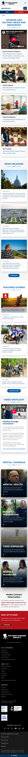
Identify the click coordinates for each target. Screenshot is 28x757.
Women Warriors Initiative (8, 659)
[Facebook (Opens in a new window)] (4, 728)
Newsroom (4, 650)
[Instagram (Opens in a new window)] (8, 728)
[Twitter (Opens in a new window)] (12, 728)
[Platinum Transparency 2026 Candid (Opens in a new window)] (4, 709)
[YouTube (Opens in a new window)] (16, 728)
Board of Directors (6, 666)
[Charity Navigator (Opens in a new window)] (4, 717)
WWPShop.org (5, 692)
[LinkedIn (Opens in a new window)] (19, 728)
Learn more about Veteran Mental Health (14, 449)
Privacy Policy (5, 737)
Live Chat (3, 687)
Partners (3, 696)
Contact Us (4, 673)
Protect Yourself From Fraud (8, 680)
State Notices (4, 743)
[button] (25, 2)
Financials (3, 675)
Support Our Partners (6, 694)
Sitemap (3, 746)
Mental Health (4, 652)
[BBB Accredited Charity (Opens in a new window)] (16, 709)
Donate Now (4, 689)
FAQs (2, 678)
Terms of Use (4, 740)
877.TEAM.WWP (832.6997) (14, 642)
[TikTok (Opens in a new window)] (23, 728)
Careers (3, 671)
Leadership (4, 668)
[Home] (9, 3)
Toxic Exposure (5, 657)
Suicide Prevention (6, 654)
